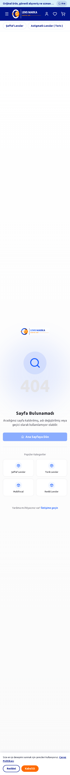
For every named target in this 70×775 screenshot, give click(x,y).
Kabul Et (30, 768)
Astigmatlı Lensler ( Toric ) (47, 25)
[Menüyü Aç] (7, 14)
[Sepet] (63, 14)
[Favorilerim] (55, 14)
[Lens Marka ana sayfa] (27, 14)
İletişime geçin (49, 507)
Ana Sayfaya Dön (37, 436)
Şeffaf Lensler (14, 25)
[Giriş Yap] (47, 14)
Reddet (11, 768)
